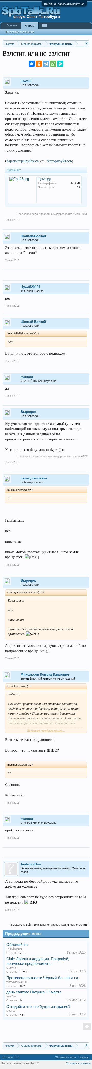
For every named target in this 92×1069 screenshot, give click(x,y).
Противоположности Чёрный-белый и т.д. (42, 978)
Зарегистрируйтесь (22, 160)
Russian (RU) (11, 1057)
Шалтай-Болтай (33, 236)
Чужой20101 (30, 287)
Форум (29, 25)
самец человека (34, 478)
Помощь (83, 1057)
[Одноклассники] (39, 64)
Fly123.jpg (44, 179)
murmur (27, 377)
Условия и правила (78, 1063)
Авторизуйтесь (59, 160)
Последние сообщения (19, 32)
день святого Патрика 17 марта (33, 992)
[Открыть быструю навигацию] (86, 43)
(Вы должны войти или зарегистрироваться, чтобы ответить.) (49, 924)
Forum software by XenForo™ (20, 1063)
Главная (12, 25)
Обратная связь (65, 1057)
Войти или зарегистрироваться (64, 3)
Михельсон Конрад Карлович (45, 674)
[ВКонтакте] (32, 64)
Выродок (28, 412)
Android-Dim (31, 864)
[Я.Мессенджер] (60, 64)
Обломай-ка (17, 945)
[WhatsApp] (53, 64)
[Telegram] (46, 64)
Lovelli (26, 81)
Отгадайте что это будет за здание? (38, 1006)
